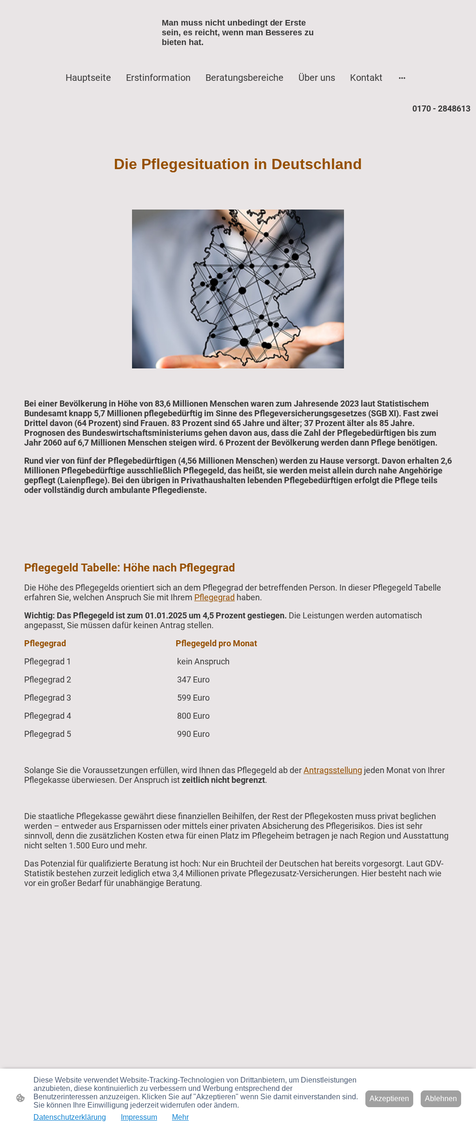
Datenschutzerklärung (69, 1117)
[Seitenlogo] (238, 55)
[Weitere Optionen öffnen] (402, 77)
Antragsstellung (333, 770)
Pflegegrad (214, 597)
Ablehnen (441, 1099)
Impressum (139, 1117)
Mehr (180, 1117)
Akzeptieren (389, 1099)
